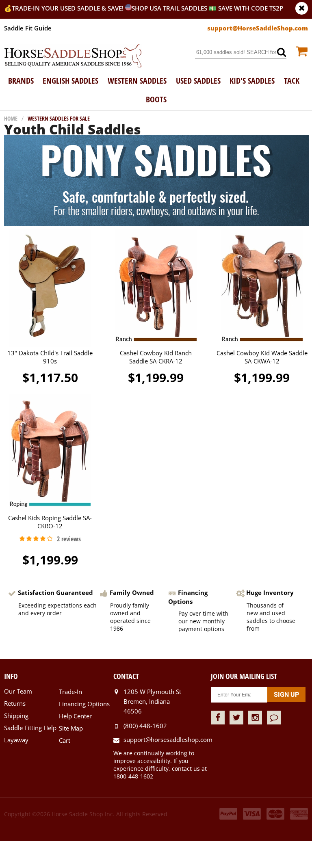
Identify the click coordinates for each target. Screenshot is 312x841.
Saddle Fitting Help (30, 728)
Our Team (18, 691)
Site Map (71, 728)
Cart (64, 740)
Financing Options (84, 704)
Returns (15, 703)
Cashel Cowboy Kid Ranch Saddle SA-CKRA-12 (156, 357)
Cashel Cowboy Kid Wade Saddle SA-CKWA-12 (262, 357)
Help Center (75, 716)
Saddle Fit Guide (28, 28)
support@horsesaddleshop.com (167, 739)
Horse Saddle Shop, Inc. (73, 56)
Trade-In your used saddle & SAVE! (68, 8)
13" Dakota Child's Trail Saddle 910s (50, 357)
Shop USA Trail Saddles (169, 8)
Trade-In (70, 692)
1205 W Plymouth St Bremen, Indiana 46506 (152, 701)
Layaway (16, 740)
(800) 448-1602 (145, 726)
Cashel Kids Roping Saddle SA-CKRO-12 (50, 522)
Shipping (16, 715)
